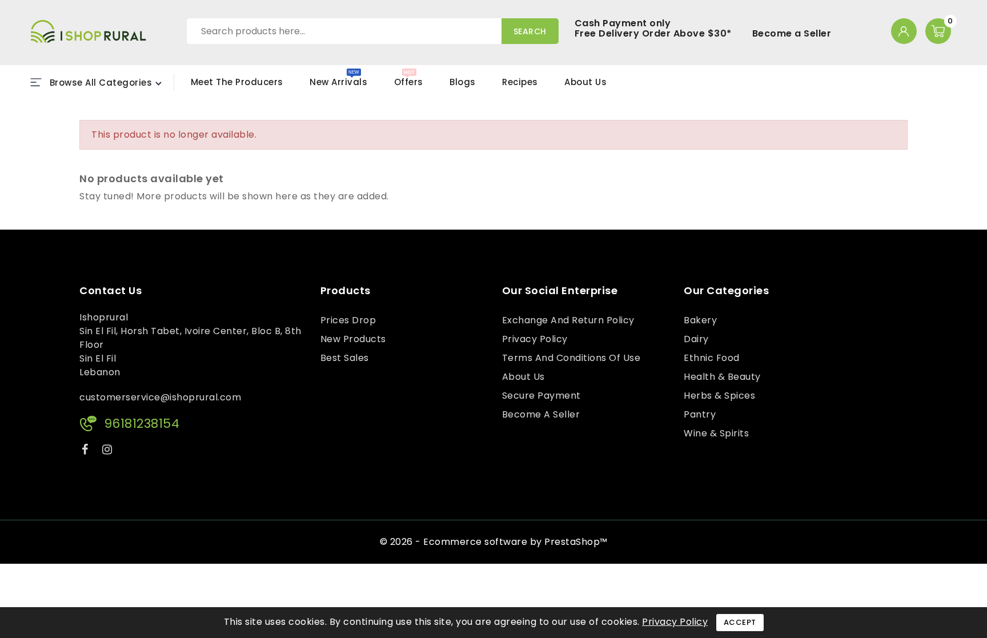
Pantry (700, 414)
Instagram (109, 451)
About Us (585, 82)
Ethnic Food (712, 357)
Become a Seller (792, 33)
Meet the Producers (237, 82)
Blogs (463, 82)
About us (523, 376)
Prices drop (348, 320)
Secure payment (541, 395)
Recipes (520, 82)
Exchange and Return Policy (568, 320)
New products (353, 339)
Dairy (696, 339)
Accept (740, 622)
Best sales (344, 357)
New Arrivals (338, 82)
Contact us (110, 290)
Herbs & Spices (719, 395)
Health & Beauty (722, 376)
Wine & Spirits (716, 433)
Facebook (86, 451)
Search (530, 31)
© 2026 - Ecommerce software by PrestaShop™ (494, 541)
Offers (408, 82)
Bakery (700, 320)
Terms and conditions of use (571, 357)
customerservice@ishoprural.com (160, 397)
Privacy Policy (535, 339)
